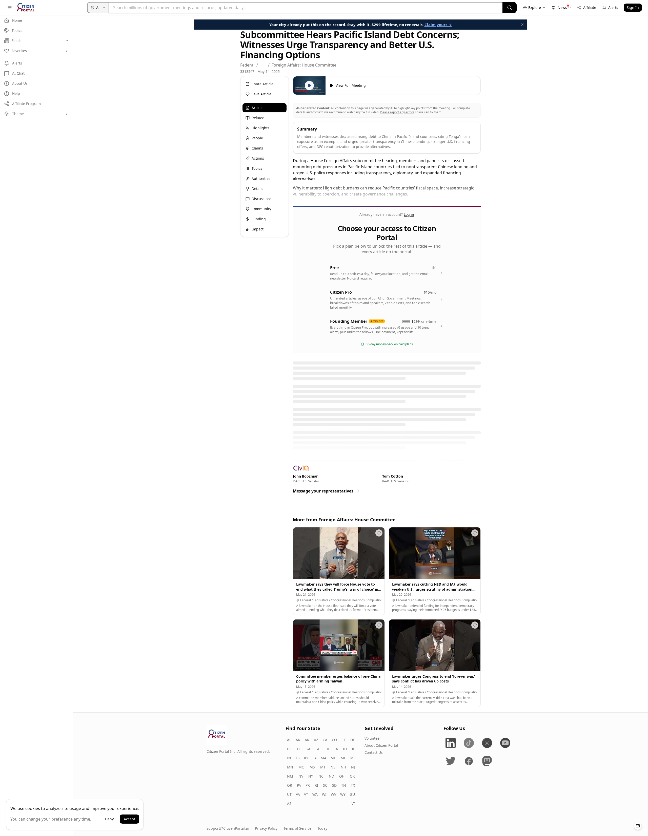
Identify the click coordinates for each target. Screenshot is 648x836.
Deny (109, 819)
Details (257, 188)
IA (336, 748)
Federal (247, 65)
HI (327, 748)
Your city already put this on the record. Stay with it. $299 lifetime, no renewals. (360, 24)
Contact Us (373, 752)
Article (257, 107)
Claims (257, 148)
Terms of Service (297, 828)
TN (343, 785)
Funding (259, 219)
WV (333, 794)
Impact (258, 229)
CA (325, 739)
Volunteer (372, 738)
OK (352, 776)
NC (320, 776)
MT (323, 767)
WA (315, 794)
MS (312, 767)
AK (298, 739)
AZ (316, 739)
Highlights (260, 127)
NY (310, 776)
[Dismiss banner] (522, 25)
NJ (353, 767)
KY (306, 758)
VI (353, 803)
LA (315, 758)
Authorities (261, 178)
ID (345, 748)
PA (299, 785)
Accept (129, 819)
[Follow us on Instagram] (487, 743)
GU (317, 748)
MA (323, 758)
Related (258, 117)
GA (308, 748)
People (257, 138)
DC (289, 748)
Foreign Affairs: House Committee (304, 65)
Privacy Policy (266, 828)
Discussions (262, 198)
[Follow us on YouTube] (505, 743)
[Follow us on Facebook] (469, 761)
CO (334, 739)
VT (306, 794)
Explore (534, 7)
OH (342, 776)
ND (331, 776)
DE (352, 739)
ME (343, 758)
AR (307, 739)
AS (289, 803)
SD (334, 785)
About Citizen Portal (381, 745)
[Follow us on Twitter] (450, 761)
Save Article (261, 94)
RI (316, 785)
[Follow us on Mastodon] (487, 761)
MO (301, 767)
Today (322, 828)
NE (333, 767)
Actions (258, 158)
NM (290, 776)
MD (333, 758)
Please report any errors (397, 112)
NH (343, 767)
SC (325, 785)
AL (289, 739)
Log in (409, 214)
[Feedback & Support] (638, 826)
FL (298, 748)
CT (343, 739)
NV (300, 776)
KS (297, 758)
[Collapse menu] (9, 7)
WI (324, 794)
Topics (257, 168)
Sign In (633, 7)
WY (343, 794)
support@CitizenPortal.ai (228, 828)
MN (290, 767)
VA (298, 794)
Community (261, 208)
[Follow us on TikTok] (469, 743)
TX (353, 785)
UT (289, 794)
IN (289, 758)
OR (289, 785)
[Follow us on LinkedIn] (450, 743)
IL (353, 748)
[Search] (509, 7)
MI (352, 758)
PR (308, 785)
